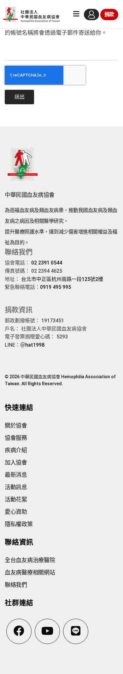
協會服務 (16, 437)
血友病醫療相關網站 (30, 572)
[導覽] (76, 14)
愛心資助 (16, 511)
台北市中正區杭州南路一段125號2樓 (62, 279)
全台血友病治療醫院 (30, 560)
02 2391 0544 (46, 263)
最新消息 (16, 474)
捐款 (109, 14)
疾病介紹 (16, 450)
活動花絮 (16, 499)
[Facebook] (19, 631)
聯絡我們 (16, 584)
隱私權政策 (19, 524)
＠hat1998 (32, 345)
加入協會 (16, 462)
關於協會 (16, 425)
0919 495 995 (55, 287)
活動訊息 (16, 487)
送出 (19, 97)
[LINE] (75, 631)
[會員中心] (91, 14)
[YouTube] (47, 631)
